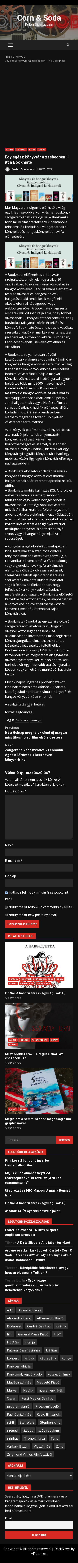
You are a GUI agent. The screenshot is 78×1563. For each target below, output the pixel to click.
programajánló (18, 1406)
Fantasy (13, 979)
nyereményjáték (51, 1390)
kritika (29, 1358)
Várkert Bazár (17, 1446)
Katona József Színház (23, 1350)
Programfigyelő (47, 1406)
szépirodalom (48, 1430)
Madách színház (19, 1382)
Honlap (10, 876)
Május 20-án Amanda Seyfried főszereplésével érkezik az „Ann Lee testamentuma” (33, 1178)
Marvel (12, 1390)
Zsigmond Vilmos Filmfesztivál (29, 1454)
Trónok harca (34, 1438)
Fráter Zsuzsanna (22, 169)
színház (12, 1438)
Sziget (28, 1430)
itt (28, 704)
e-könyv (36, 720)
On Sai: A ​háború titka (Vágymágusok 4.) (39, 965)
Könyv (41, 149)
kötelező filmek (59, 1374)
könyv (66, 1358)
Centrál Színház (39, 1326)
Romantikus (26, 983)
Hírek (32, 149)
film (9, 1334)
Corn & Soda (39, 18)
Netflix (28, 1390)
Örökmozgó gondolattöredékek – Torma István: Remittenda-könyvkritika (32, 1285)
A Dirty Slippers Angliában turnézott (44, 1243)
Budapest (14, 1326)
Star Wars (27, 1422)
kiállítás (51, 1350)
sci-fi (10, 1422)
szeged (12, 1430)
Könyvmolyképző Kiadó (24, 1374)
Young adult (43, 983)
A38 (10, 1310)
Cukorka (21, 149)
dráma (61, 1326)
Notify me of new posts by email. (32, 915)
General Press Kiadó (33, 1334)
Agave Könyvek (29, 1310)
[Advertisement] (39, 104)
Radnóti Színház (19, 1414)
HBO (57, 1334)
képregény (48, 1358)
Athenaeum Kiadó (50, 1318)
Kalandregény (39, 1039)
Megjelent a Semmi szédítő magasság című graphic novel (39, 1091)
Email (8, 1518)
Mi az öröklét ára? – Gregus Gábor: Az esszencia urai (39, 1026)
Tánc (54, 1438)
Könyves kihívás (19, 1366)
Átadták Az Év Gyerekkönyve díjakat (32, 1211)
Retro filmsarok (48, 1414)
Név (9, 845)
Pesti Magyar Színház (37, 1398)
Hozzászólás (15, 791)
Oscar (11, 1398)
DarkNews (62, 1549)
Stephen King (50, 1422)
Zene (59, 1446)
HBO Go (13, 1342)
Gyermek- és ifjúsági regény (37, 979)
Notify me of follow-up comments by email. (40, 907)
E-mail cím (14, 860)
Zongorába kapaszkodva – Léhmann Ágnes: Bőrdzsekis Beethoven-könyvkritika (34, 752)
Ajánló (9, 149)
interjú (30, 1342)
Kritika (13, 983)
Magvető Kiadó (48, 1382)
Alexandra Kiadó (19, 1318)
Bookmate (22, 720)
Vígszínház (42, 1446)
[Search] (68, 45)
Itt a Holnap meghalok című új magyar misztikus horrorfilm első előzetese (36, 733)
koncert (13, 1358)
